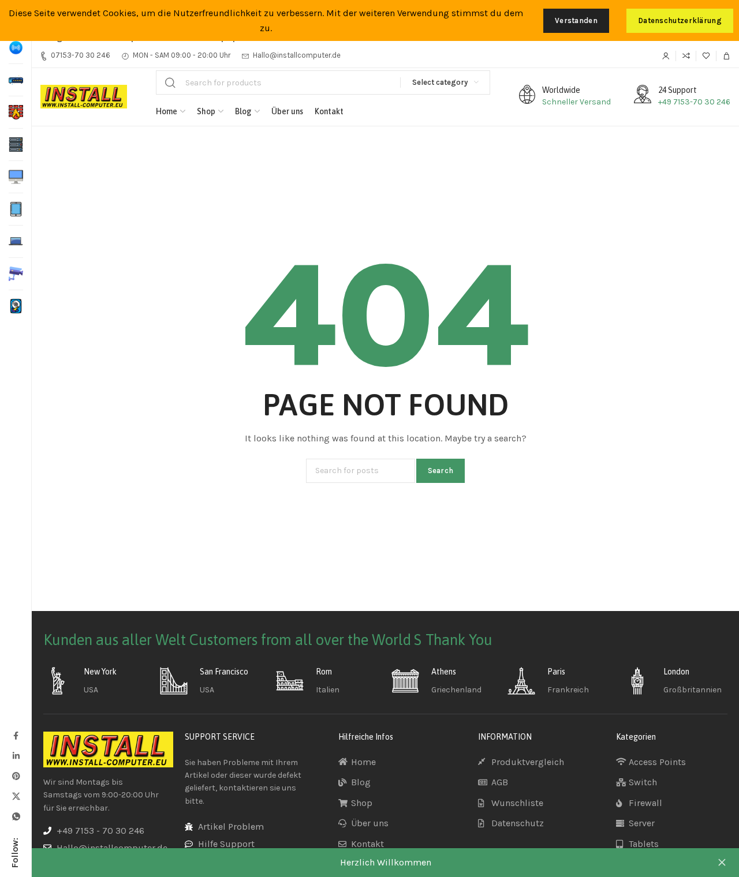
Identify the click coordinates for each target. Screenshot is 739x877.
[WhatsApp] (16, 816)
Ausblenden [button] (721, 862)
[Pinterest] (16, 776)
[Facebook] (16, 735)
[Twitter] (16, 796)
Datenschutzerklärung (680, 20)
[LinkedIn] (16, 755)
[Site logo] (83, 96)
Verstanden (576, 20)
